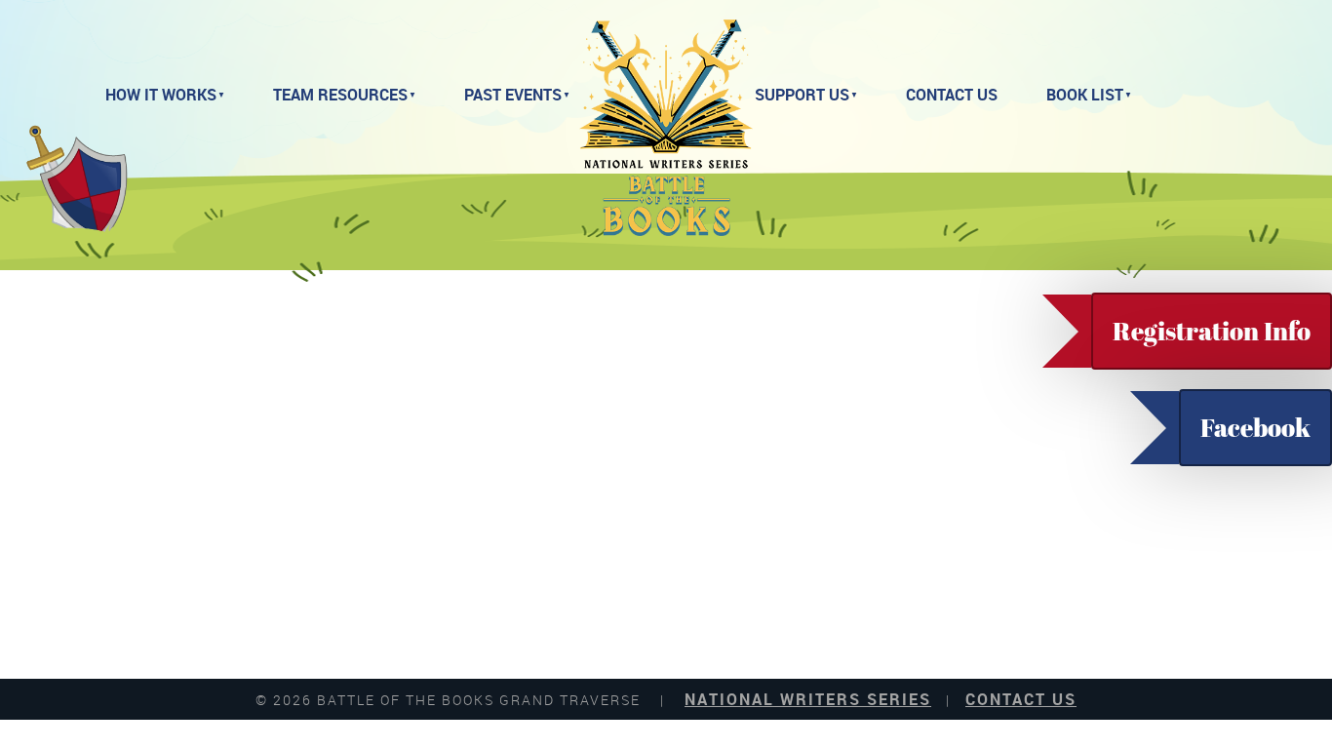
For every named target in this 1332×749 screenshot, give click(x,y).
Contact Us (952, 94)
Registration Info (1212, 330)
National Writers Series (808, 699)
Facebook (1255, 427)
